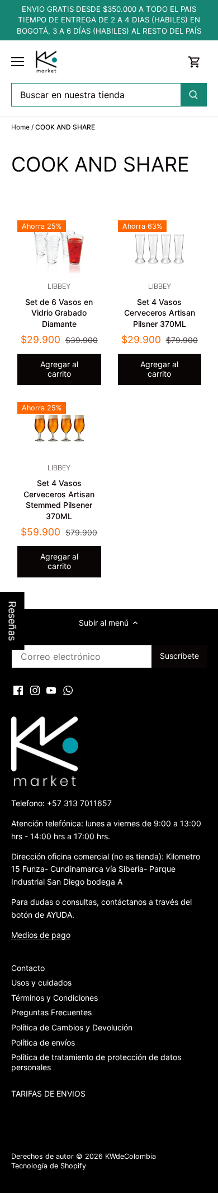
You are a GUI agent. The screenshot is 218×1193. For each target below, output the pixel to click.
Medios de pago (40, 935)
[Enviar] (193, 95)
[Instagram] (35, 689)
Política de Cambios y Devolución (71, 1027)
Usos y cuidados (41, 982)
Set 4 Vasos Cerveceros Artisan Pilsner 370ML (159, 305)
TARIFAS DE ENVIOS (48, 1093)
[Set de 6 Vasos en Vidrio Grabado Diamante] (59, 248)
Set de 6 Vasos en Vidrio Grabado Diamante (59, 305)
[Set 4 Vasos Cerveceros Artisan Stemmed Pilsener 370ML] (59, 430)
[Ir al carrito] (194, 62)
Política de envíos (43, 1042)
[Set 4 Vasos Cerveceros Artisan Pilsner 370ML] (160, 248)
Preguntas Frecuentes (51, 1012)
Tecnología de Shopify (48, 1166)
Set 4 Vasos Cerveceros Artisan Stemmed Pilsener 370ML (58, 492)
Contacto (28, 968)
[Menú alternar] (17, 61)
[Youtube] (51, 689)
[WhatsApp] (68, 689)
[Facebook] (18, 689)
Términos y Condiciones (54, 997)
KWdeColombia (130, 1156)
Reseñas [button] (12, 621)
